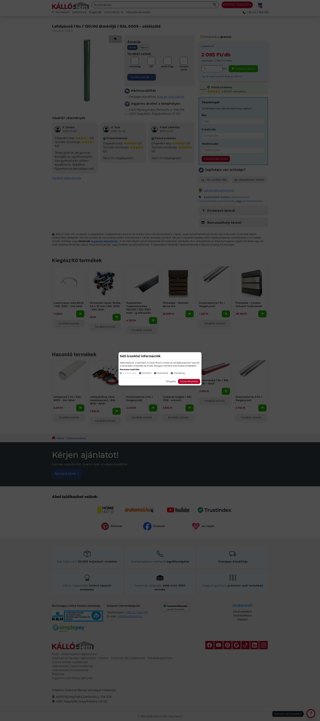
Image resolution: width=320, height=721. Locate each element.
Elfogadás (171, 381)
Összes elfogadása (189, 381)
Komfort (147, 373)
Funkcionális (129, 373)
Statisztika (162, 373)
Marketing (179, 373)
